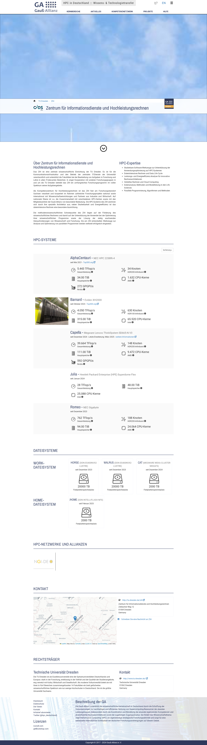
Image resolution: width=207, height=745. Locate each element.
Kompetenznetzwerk (122, 11)
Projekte (148, 11)
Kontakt (36, 709)
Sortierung (167, 250)
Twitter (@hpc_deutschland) (45, 715)
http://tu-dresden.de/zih (132, 600)
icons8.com (38, 726)
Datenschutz (38, 704)
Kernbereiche (73, 11)
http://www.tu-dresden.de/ (134, 678)
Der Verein (37, 707)
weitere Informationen (125, 337)
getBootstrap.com (41, 729)
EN (164, 2)
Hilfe (165, 11)
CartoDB (77, 644)
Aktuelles (96, 11)
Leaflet (63, 644)
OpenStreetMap (103, 644)
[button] (75, 618)
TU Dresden (43, 101)
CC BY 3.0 (88, 644)
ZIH (52, 101)
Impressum (38, 701)
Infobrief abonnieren (42, 712)
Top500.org (88, 262)
